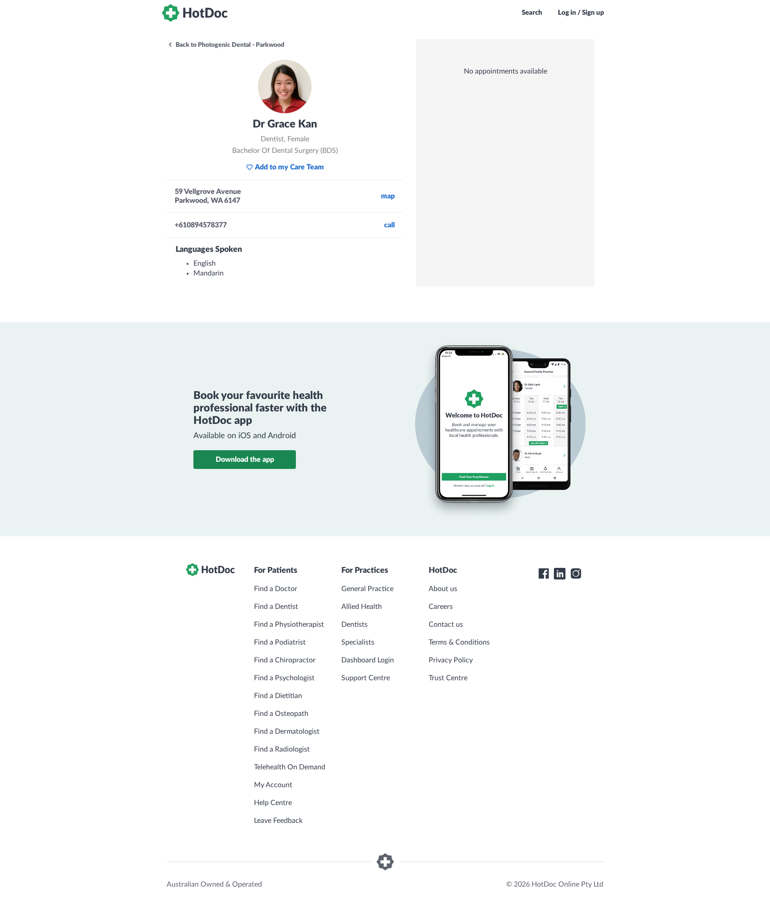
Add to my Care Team (289, 167)
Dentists (354, 624)
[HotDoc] (195, 13)
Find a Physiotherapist (289, 624)
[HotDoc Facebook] (544, 573)
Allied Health (361, 606)
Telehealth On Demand (289, 767)
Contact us (446, 624)
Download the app (245, 459)
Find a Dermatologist (286, 731)
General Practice (367, 588)
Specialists (357, 642)
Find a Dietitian (278, 695)
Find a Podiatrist (280, 642)
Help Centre (273, 802)
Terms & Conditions (459, 642)
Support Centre (365, 678)
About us (443, 588)
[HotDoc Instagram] (576, 573)
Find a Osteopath (281, 713)
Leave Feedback (278, 820)
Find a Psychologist (284, 678)
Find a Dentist (276, 606)
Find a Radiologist (282, 749)
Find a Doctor (275, 588)
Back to (229, 45)
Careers (441, 606)
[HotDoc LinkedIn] (560, 573)
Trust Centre (448, 678)
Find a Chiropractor (284, 660)
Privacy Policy (451, 660)
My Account (273, 785)
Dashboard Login (367, 660)
